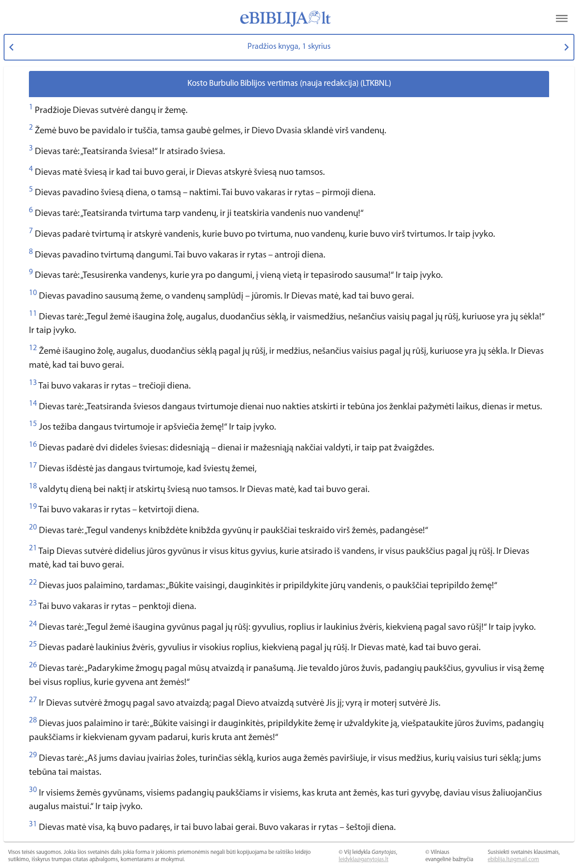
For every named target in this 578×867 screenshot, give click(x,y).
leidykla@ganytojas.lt (363, 859)
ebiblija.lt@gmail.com (513, 859)
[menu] (561, 19)
